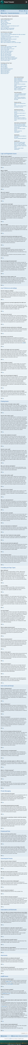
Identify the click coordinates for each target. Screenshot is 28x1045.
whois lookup (4, 1006)
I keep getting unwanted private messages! (20, 95)
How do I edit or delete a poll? (6, 52)
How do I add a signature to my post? (7, 48)
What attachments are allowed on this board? (20, 137)
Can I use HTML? (4, 65)
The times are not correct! (5, 35)
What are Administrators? (18, 78)
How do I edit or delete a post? (6, 47)
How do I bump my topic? (5, 60)
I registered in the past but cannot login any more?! (10, 25)
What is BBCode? (4, 64)
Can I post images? (4, 67)
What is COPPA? (4, 21)
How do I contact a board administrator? (18, 149)
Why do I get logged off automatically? (7, 28)
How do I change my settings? (6, 33)
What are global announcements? (7, 68)
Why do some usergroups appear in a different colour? (20, 87)
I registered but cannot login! (6, 23)
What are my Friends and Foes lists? (20, 104)
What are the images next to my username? (9, 39)
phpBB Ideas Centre (6, 993)
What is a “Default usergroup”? (19, 88)
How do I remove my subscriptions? (18, 131)
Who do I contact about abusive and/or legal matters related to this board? (20, 145)
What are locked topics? (5, 72)
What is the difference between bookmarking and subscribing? (19, 125)
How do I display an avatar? (6, 40)
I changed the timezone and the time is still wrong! (10, 36)
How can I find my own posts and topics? (20, 119)
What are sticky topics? (5, 71)
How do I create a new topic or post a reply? (9, 46)
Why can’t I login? (4, 24)
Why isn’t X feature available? (19, 143)
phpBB (23, 342)
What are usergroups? (18, 80)
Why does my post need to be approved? (8, 59)
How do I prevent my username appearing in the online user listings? (13, 34)
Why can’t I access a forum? (6, 53)
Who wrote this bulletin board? (19, 142)
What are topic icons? (5, 73)
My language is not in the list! (6, 37)
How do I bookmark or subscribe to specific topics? (20, 127)
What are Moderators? (18, 79)
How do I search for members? (20, 117)
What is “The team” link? (18, 89)
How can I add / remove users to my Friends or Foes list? (20, 106)
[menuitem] (3, 11)
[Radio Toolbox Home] (7, 2)
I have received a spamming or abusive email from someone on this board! (20, 98)
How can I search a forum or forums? (19, 111)
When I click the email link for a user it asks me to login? (11, 42)
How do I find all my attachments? (20, 138)
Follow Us (25, 1043)
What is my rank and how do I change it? (8, 41)
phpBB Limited (9, 981)
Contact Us (19, 1043)
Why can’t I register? (4, 22)
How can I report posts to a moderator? (8, 56)
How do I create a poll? (5, 49)
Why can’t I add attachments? (6, 54)
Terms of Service (5, 1043)
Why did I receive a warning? (6, 55)
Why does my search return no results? (20, 114)
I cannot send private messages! (20, 93)
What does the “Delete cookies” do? (7, 29)
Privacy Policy (12, 1043)
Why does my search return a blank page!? (19, 116)
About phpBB (10, 984)
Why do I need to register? (5, 20)
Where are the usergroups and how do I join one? (20, 82)
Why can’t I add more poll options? (7, 51)
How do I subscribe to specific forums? (19, 129)
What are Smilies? (4, 66)
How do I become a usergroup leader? (19, 85)
